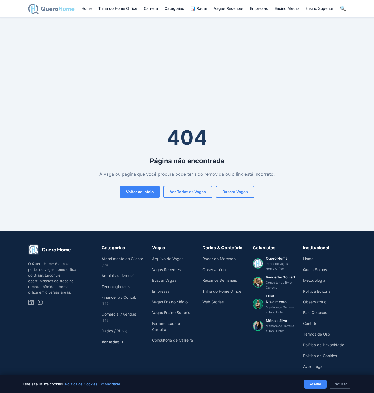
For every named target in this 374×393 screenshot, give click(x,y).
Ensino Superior (319, 8)
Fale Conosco (315, 312)
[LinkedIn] (31, 302)
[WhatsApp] (40, 302)
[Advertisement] (187, 58)
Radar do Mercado (219, 258)
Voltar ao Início (140, 191)
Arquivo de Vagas (167, 258)
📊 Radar (199, 8)
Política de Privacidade (323, 344)
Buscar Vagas (235, 191)
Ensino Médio (287, 8)
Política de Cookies (81, 384)
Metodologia (314, 280)
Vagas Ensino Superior (172, 312)
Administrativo (118, 275)
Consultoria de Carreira (172, 340)
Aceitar (315, 384)
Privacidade (110, 384)
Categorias (174, 8)
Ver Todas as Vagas (188, 191)
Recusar (340, 384)
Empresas (259, 8)
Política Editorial (317, 291)
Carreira (151, 8)
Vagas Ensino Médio (170, 302)
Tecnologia (116, 286)
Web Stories (213, 302)
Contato (310, 323)
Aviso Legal (313, 366)
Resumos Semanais (219, 280)
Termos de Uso (316, 334)
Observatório (214, 269)
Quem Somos (315, 269)
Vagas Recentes (228, 8)
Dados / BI (114, 331)
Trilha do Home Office (117, 8)
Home (86, 8)
